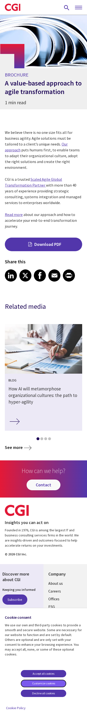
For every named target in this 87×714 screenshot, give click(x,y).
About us (55, 583)
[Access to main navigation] (78, 8)
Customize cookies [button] (43, 683)
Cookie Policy (16, 708)
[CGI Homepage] (12, 7)
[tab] (37, 439)
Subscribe (14, 599)
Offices (53, 598)
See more (14, 447)
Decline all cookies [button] (43, 693)
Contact (43, 485)
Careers (54, 591)
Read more (14, 214)
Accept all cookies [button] (43, 673)
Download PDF (47, 244)
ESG (51, 606)
